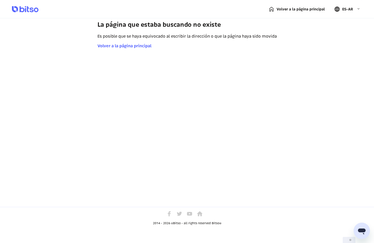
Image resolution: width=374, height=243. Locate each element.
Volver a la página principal (124, 45)
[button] (347, 9)
